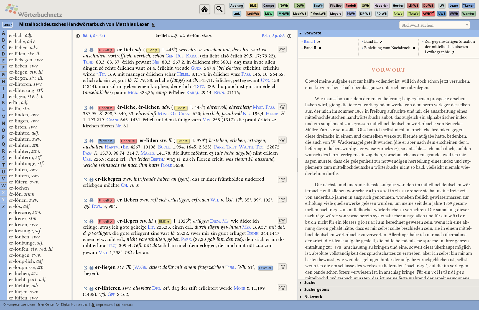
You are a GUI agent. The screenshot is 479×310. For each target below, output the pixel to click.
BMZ (150, 50)
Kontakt (127, 305)
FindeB (104, 50)
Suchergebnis (316, 289)
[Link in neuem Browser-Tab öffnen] (111, 50)
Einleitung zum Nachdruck (387, 48)
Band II (310, 48)
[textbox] (434, 25)
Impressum (104, 305)
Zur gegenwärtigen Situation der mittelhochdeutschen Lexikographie (450, 46)
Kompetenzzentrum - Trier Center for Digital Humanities (47, 305)
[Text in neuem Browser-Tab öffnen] (318, 41)
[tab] (388, 33)
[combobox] (434, 25)
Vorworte (312, 33)
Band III (371, 41)
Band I (309, 41)
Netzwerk (313, 296)
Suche (309, 282)
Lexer (104, 141)
